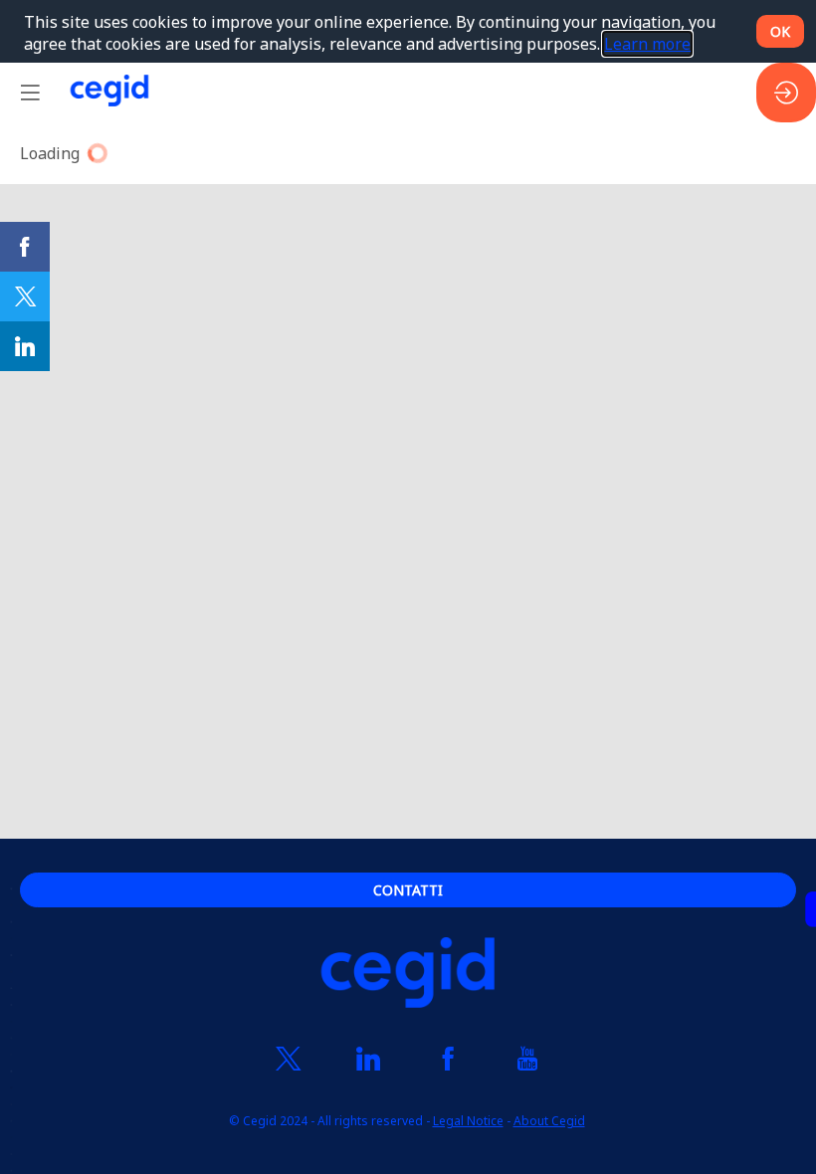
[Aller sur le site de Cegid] (408, 975)
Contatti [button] (408, 889)
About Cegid (549, 1121)
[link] (25, 247)
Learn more (647, 44)
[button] (30, 92)
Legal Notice (468, 1121)
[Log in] (786, 92)
